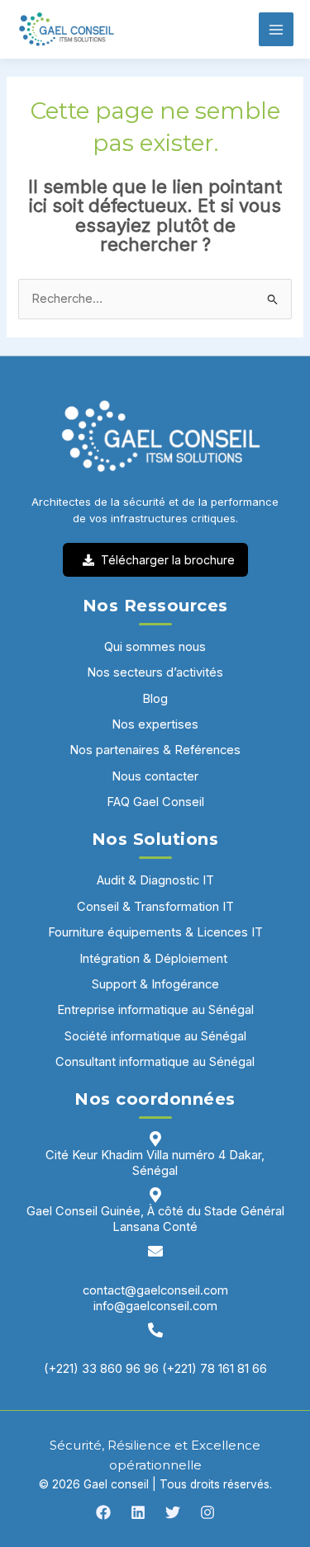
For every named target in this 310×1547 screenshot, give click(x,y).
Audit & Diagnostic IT (155, 880)
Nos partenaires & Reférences (155, 750)
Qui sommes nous (155, 646)
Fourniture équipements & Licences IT (155, 932)
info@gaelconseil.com (155, 1306)
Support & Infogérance (155, 984)
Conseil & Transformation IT (155, 906)
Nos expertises (155, 724)
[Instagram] (207, 1512)
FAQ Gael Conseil (155, 802)
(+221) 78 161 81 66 (214, 1368)
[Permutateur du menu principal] (276, 29)
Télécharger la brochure (168, 560)
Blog (155, 698)
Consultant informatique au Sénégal (155, 1061)
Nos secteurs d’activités (155, 672)
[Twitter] (172, 1512)
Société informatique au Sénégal (155, 1036)
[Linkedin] (138, 1512)
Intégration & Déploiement (155, 958)
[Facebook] (103, 1512)
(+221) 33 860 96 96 (101, 1368)
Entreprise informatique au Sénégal (155, 1009)
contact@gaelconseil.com (155, 1290)
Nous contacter (155, 776)
